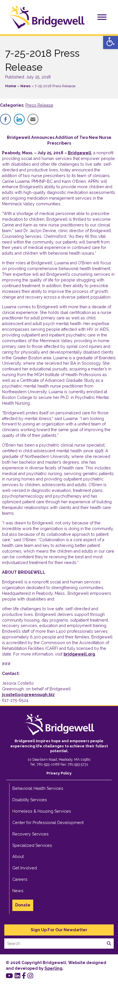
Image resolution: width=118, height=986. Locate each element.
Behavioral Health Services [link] (37, 788)
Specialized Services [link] (32, 845)
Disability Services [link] (29, 800)
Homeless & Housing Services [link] (41, 811)
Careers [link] (19, 879)
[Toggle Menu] (102, 17)
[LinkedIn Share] (19, 119)
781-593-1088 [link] (48, 764)
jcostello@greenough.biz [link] (28, 694)
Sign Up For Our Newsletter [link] (59, 930)
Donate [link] (22, 905)
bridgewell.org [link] (79, 654)
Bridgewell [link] (79, 153)
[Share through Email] (32, 119)
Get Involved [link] (24, 868)
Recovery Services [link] (30, 834)
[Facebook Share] (5, 119)
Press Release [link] (39, 105)
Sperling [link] (53, 968)
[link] (110, 41)
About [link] (18, 856)
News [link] (25, 86)
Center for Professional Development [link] (48, 822)
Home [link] (10, 86)
